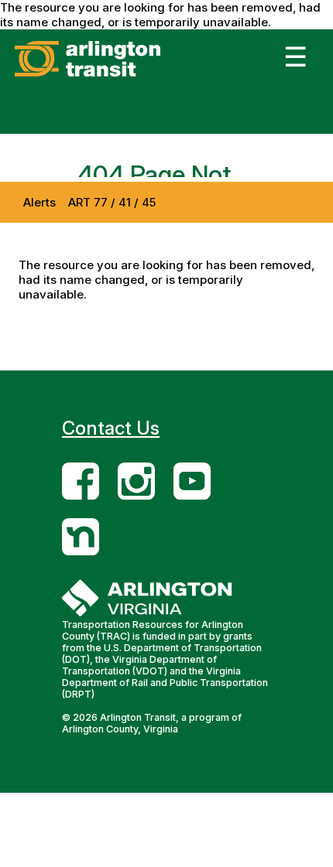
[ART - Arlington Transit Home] (111, 76)
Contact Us (111, 428)
